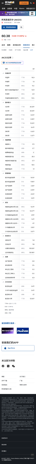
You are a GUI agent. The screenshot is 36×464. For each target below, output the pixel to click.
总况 (3, 45)
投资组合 (4, 385)
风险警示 (4, 451)
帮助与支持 (23, 385)
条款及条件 (5, 438)
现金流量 (25, 50)
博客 (3, 376)
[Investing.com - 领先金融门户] (9, 3)
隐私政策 (4, 444)
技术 (33, 45)
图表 (8, 45)
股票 (3, 8)
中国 (15, 8)
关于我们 (22, 376)
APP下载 (4, 381)
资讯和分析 (17, 45)
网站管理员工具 (6, 389)
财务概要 (4, 50)
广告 (21, 381)
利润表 (10, 50)
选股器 (9, 8)
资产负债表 (18, 50)
